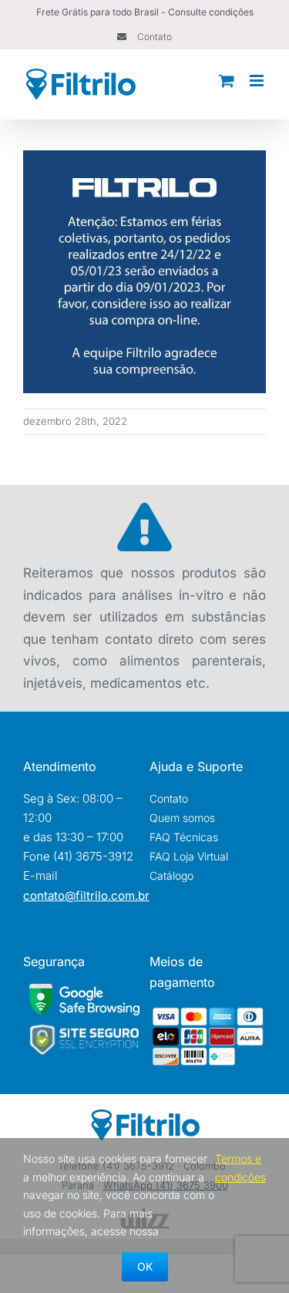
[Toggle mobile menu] (258, 80)
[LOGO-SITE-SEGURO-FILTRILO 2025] (84, 1029)
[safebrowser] (84, 989)
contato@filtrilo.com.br (86, 895)
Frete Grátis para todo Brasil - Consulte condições (145, 12)
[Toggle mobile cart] (226, 80)
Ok (145, 1266)
